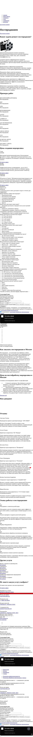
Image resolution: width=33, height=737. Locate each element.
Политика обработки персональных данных (14, 677)
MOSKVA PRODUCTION (7, 592)
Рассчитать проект (5, 33)
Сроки (3, 284)
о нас (4, 19)
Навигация (6, 669)
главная (5, 15)
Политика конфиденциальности (11, 676)
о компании (6, 20)
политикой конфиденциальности (9, 310)
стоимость (5, 18)
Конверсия (4, 288)
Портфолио (6, 672)
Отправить (3, 306)
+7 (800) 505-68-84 (5, 600)
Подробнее (3, 565)
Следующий (3, 324)
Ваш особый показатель (8, 285)
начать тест (3, 192)
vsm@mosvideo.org (5, 596)
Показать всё (3, 395)
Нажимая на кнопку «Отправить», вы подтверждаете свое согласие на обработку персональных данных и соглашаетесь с (16, 309)
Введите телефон (4, 303)
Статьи (5, 673)
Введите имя (3, 301)
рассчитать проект (5, 24)
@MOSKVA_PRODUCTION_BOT (9, 612)
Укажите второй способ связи (8, 304)
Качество (4, 287)
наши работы (6, 16)
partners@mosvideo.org (6, 608)
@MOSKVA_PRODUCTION (7, 604)
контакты (5, 22)
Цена (3, 282)
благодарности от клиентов (4, 619)
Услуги (5, 671)
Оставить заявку (4, 162)
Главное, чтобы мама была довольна (11, 290)
